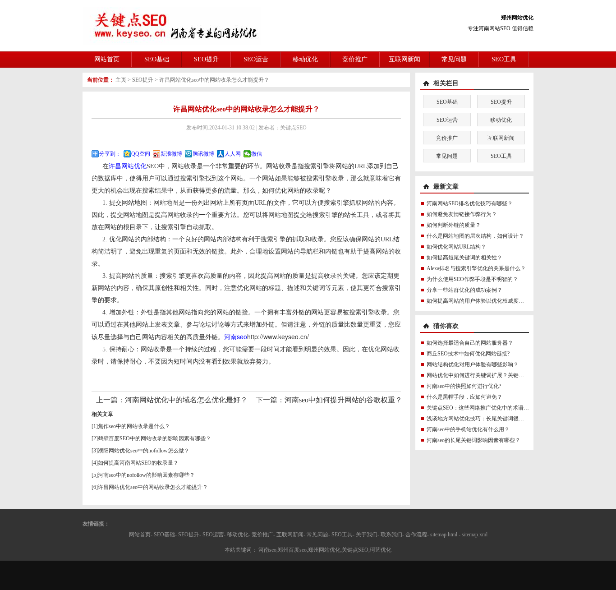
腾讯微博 (203, 154)
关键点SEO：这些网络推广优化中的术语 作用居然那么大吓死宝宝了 (508, 408)
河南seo (235, 336)
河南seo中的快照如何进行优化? (464, 386)
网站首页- (140, 534)
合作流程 (416, 534)
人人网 (233, 154)
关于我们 (366, 534)
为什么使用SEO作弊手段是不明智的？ (472, 279)
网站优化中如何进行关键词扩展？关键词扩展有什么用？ (494, 375)
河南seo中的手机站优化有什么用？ (468, 429)
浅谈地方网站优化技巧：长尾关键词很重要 (478, 418)
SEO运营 (256, 59)
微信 (256, 154)
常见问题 (454, 59)
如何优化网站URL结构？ (456, 247)
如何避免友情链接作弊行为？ (462, 214)
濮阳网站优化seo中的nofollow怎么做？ (143, 450)
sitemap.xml (474, 534)
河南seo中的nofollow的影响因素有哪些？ (146, 475)
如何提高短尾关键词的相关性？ (464, 257)
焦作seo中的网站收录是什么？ (134, 426)
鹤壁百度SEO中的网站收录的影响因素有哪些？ (154, 438)
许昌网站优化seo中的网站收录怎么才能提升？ (214, 80)
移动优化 (305, 59)
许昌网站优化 (128, 166)
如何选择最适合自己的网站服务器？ (470, 343)
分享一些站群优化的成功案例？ (464, 290)
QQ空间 (140, 154)
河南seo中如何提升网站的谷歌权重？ (343, 400)
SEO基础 (156, 59)
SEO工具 (504, 59)
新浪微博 (171, 154)
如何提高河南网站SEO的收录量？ (138, 463)
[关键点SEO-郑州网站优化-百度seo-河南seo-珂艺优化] (172, 25)
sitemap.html (443, 534)
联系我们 (391, 534)
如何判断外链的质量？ (454, 225)
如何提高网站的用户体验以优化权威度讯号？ (481, 301)
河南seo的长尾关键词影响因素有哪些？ (473, 440)
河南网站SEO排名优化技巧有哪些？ (470, 203)
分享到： (110, 154)
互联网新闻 (404, 59)
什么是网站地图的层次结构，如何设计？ (475, 236)
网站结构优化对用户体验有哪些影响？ (473, 364)
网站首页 (107, 59)
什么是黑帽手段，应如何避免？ (464, 397)
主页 (120, 80)
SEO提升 (206, 59)
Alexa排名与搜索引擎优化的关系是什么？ (476, 268)
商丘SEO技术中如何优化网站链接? (468, 353)
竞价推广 (355, 59)
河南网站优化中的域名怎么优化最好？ (186, 400)
